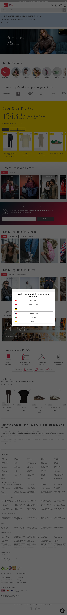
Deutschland (33, 309)
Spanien (34, 321)
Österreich (33, 304)
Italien (33, 317)
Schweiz (33, 300)
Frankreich (33, 313)
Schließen (53, 290)
